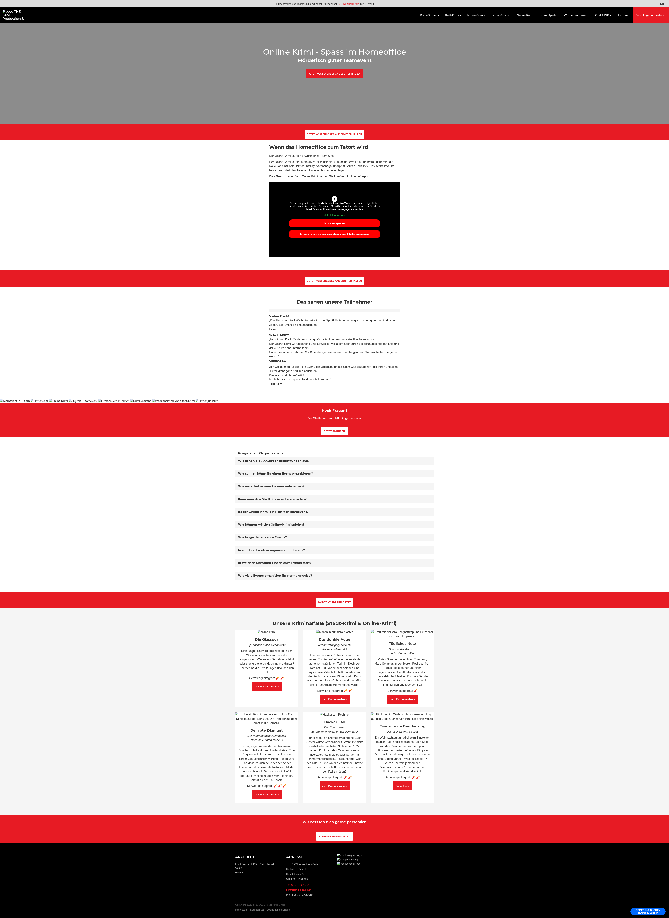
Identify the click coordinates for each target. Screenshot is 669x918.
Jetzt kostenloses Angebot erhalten (334, 73)
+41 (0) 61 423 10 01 (298, 885)
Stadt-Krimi (452, 15)
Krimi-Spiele (549, 15)
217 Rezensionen (349, 3)
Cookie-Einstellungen (278, 909)
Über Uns (622, 15)
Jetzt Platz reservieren (266, 686)
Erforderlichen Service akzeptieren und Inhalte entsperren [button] (334, 234)
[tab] (334, 461)
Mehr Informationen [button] (334, 215)
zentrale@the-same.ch (298, 889)
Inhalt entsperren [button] (334, 223)
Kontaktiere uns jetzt (334, 602)
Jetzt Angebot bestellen (651, 15)
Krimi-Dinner (428, 15)
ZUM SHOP (602, 15)
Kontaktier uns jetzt (334, 836)
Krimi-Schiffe (501, 15)
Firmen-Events (476, 15)
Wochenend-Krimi (576, 15)
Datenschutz (257, 909)
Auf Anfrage (402, 786)
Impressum (241, 909)
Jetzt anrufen (334, 431)
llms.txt (239, 872)
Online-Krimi (525, 15)
